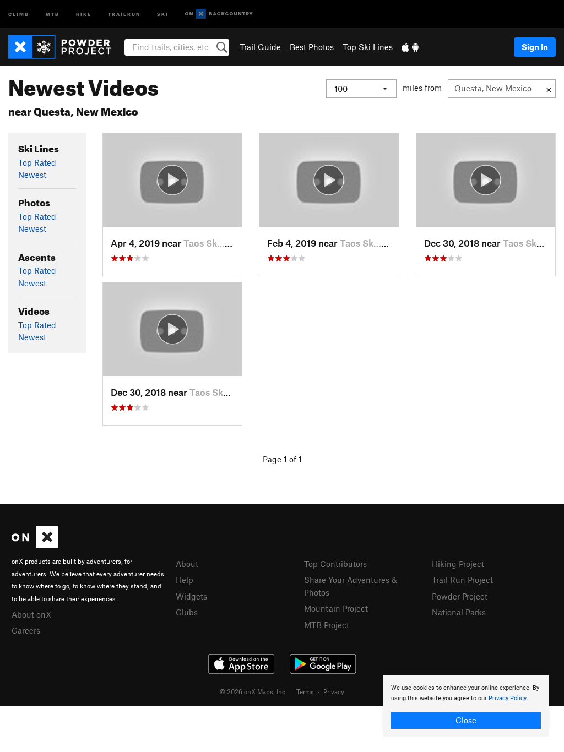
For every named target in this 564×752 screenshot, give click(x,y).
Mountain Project (336, 608)
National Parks (459, 612)
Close (465, 720)
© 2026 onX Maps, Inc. (253, 691)
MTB (52, 13)
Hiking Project (458, 564)
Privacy (333, 691)
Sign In (535, 47)
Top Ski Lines (368, 47)
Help (184, 580)
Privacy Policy (508, 698)
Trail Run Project (462, 580)
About (187, 564)
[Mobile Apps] (410, 47)
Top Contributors (335, 564)
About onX (31, 614)
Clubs (187, 612)
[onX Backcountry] (219, 14)
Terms (305, 691)
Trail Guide (260, 47)
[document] (466, 706)
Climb (18, 13)
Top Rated (37, 162)
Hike (83, 13)
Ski (163, 13)
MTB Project (326, 625)
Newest (32, 174)
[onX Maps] (35, 545)
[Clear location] (548, 89)
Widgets (191, 596)
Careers (26, 630)
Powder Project (459, 596)
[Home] (65, 47)
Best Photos (312, 47)
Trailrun (124, 13)
